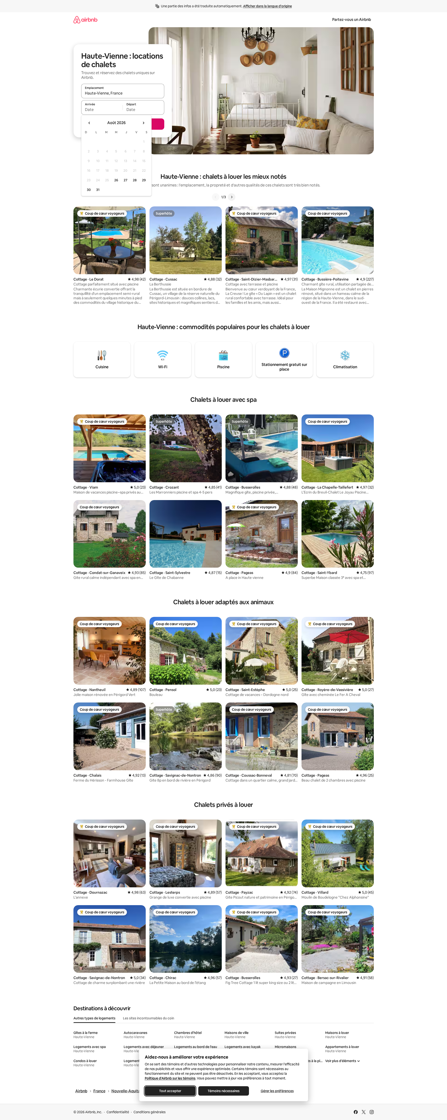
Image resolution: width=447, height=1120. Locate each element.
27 (125, 180)
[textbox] (102, 109)
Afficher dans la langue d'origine (267, 6)
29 (144, 180)
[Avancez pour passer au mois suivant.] (143, 122)
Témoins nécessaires (224, 1091)
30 (89, 190)
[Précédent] (215, 197)
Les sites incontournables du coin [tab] (148, 1018)
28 (135, 180)
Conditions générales (150, 1112)
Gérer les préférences (277, 1091)
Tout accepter (170, 1091)
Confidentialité (118, 1112)
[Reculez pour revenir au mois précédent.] (89, 122)
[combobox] (122, 93)
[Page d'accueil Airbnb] (85, 19)
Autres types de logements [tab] (94, 1018)
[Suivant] (231, 197)
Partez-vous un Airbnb (351, 19)
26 (116, 180)
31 (97, 190)
